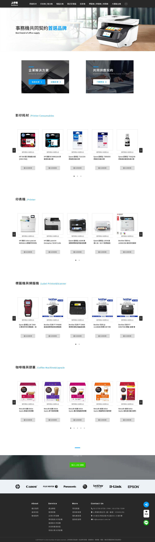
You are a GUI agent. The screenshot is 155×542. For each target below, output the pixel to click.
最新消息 (35, 512)
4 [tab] (81, 428)
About (34, 503)
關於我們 (35, 508)
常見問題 (75, 508)
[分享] (146, 504)
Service (52, 503)
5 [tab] (84, 428)
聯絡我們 (35, 516)
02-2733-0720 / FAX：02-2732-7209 (109, 508)
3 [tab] (81, 176)
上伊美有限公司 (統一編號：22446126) (108, 512)
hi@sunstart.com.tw (101, 519)
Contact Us (97, 503)
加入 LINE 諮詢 (77, 465)
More (75, 503)
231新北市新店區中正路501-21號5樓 (107, 516)
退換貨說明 (76, 519)
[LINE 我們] (146, 522)
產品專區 (52, 508)
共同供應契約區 (55, 527)
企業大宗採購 (54, 516)
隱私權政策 (76, 516)
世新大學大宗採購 (56, 530)
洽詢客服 (28, 168)
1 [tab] (74, 176)
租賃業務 (52, 512)
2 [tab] (77, 176)
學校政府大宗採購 (56, 519)
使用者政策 (76, 512)
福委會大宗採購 (55, 523)
